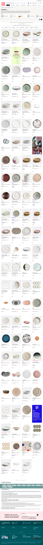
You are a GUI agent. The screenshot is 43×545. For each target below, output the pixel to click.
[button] (41, 3)
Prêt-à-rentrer (13, 5)
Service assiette (9, 485)
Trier (2, 27)
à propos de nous (24, 527)
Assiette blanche (14, 485)
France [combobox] (40, 542)
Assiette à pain (24, 485)
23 (24, 480)
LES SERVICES (13, 527)
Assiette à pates (29, 485)
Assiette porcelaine (38, 485)
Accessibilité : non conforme (4, 543)
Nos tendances (29, 5)
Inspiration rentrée (22, 5)
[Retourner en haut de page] (41, 543)
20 (23, 480)
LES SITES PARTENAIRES (35, 527)
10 (22, 480)
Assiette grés (33, 485)
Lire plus (2, 13)
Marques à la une (34, 5)
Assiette (12, 7)
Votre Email (23, 513)
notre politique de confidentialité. (32, 518)
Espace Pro (39, 5)
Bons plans (17, 5)
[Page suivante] (25, 480)
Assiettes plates (19, 485)
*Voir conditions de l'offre (25, 516)
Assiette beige (4, 485)
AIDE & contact (3, 527)
